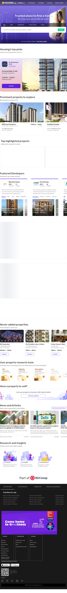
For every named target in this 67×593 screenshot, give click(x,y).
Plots (42, 24)
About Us (3, 501)
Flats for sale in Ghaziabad (10, 456)
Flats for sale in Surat (35, 460)
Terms (3, 505)
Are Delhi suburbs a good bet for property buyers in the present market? (44, 385)
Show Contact (12, 275)
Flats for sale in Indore (9, 460)
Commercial (21, 24)
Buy (4, 24)
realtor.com (19, 501)
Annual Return (5, 507)
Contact (11, 86)
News (31, 498)
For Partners (4, 503)
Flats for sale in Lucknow (10, 458)
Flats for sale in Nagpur (35, 458)
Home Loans (33, 501)
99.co (17, 503)
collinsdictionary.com (21, 505)
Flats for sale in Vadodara (36, 462)
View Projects (12, 66)
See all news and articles (59, 366)
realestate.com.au (20, 498)
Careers (3, 498)
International (33, 505)
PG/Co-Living (32, 24)
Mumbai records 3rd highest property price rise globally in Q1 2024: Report (12, 385)
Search (61, 29)
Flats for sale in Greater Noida (11, 454)
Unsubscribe (4, 513)
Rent (11, 24)
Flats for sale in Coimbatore (36, 456)
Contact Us (4, 511)
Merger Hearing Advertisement (5, 516)
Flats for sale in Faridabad (10, 462)
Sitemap (32, 503)
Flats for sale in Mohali (35, 454)
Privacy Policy (5, 509)
